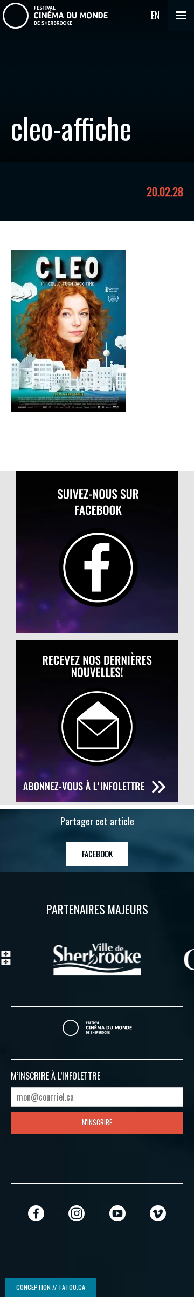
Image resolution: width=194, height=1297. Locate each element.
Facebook (97, 853)
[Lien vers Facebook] (36, 1213)
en (155, 15)
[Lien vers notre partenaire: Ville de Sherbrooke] (64, 958)
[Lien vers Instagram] (76, 1213)
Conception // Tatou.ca (50, 1287)
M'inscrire (97, 1122)
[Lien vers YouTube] (117, 1213)
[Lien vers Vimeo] (158, 1213)
